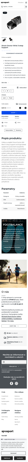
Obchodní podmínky (19, 404)
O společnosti (5, 396)
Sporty (16, 419)
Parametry (18, 130)
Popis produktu (9, 130)
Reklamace (17, 396)
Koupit (13, 112)
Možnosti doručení (22, 104)
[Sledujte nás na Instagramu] (16, 383)
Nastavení (13, 453)
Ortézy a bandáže (20, 196)
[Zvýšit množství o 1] (25, 108)
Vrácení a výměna (19, 401)
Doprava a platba (18, 399)
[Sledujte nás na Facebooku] (11, 383)
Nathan (4, 321)
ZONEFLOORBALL (7, 319)
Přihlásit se (13, 366)
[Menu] (26, 7)
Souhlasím (20, 458)
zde (2, 449)
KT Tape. (11, 321)
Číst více (4, 82)
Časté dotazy (5, 417)
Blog (3, 419)
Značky (16, 424)
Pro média (4, 404)
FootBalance (17, 319)
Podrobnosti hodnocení (14, 53)
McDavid (4, 316)
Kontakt (3, 399)
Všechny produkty (19, 417)
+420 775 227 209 (9, 440)
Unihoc (19, 316)
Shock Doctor (11, 316)
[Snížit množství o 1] (20, 108)
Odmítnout (7, 458)
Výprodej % (17, 422)
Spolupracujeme (5, 401)
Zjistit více (13, 326)
